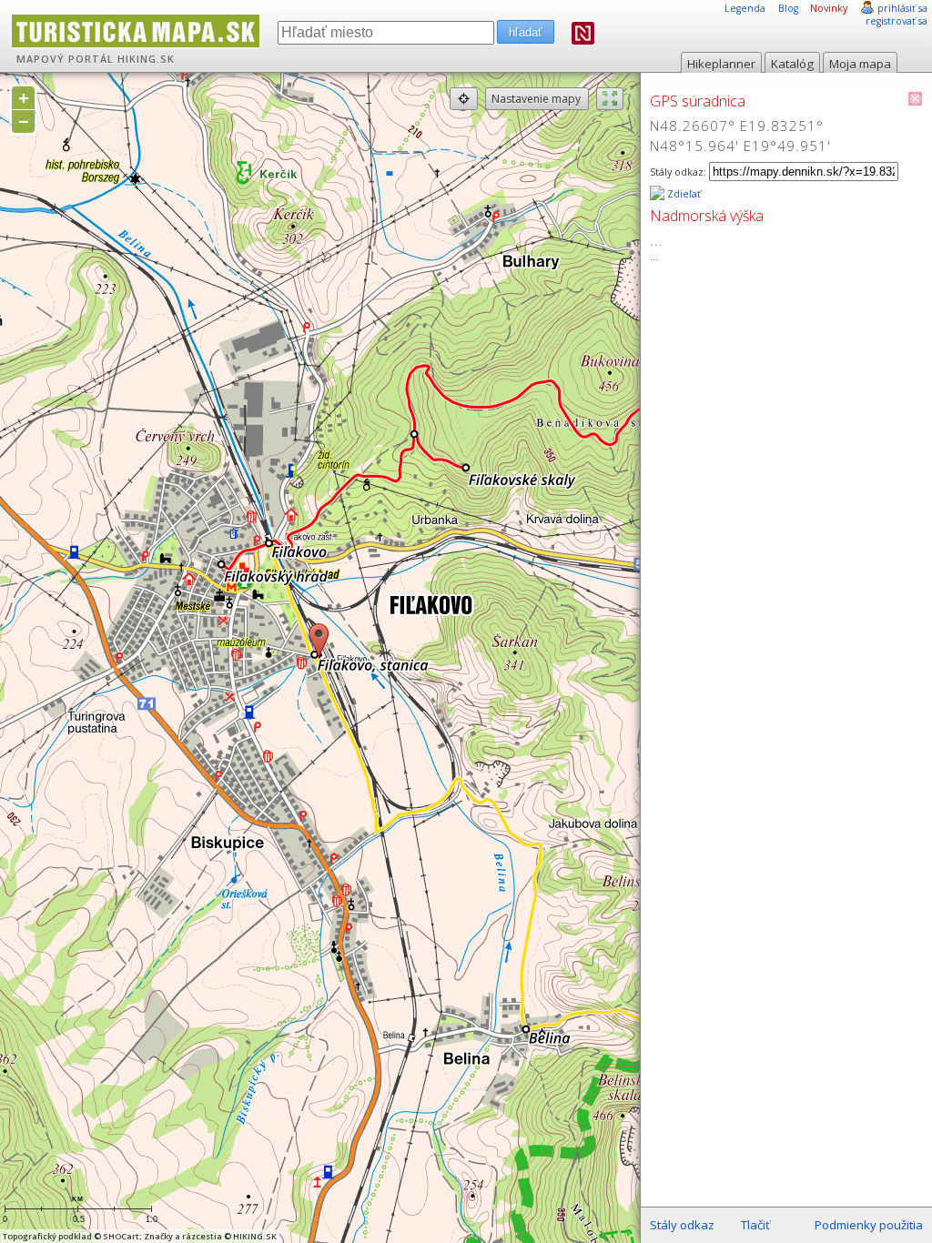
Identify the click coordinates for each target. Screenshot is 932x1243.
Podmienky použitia (869, 1225)
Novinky (828, 8)
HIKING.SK (146, 59)
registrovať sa (896, 21)
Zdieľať (682, 193)
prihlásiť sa (902, 8)
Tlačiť (755, 1225)
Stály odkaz (682, 1225)
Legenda (744, 8)
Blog (788, 8)
